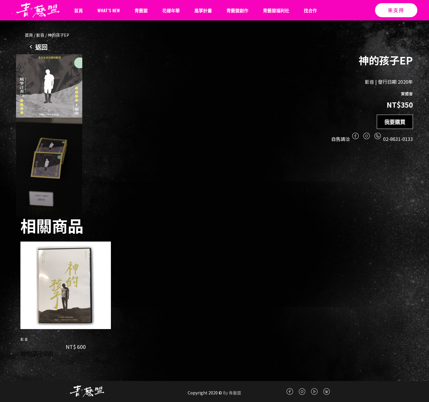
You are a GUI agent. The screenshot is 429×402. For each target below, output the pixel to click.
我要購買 (394, 121)
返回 (41, 47)
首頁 (29, 35)
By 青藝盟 (231, 393)
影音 (40, 35)
